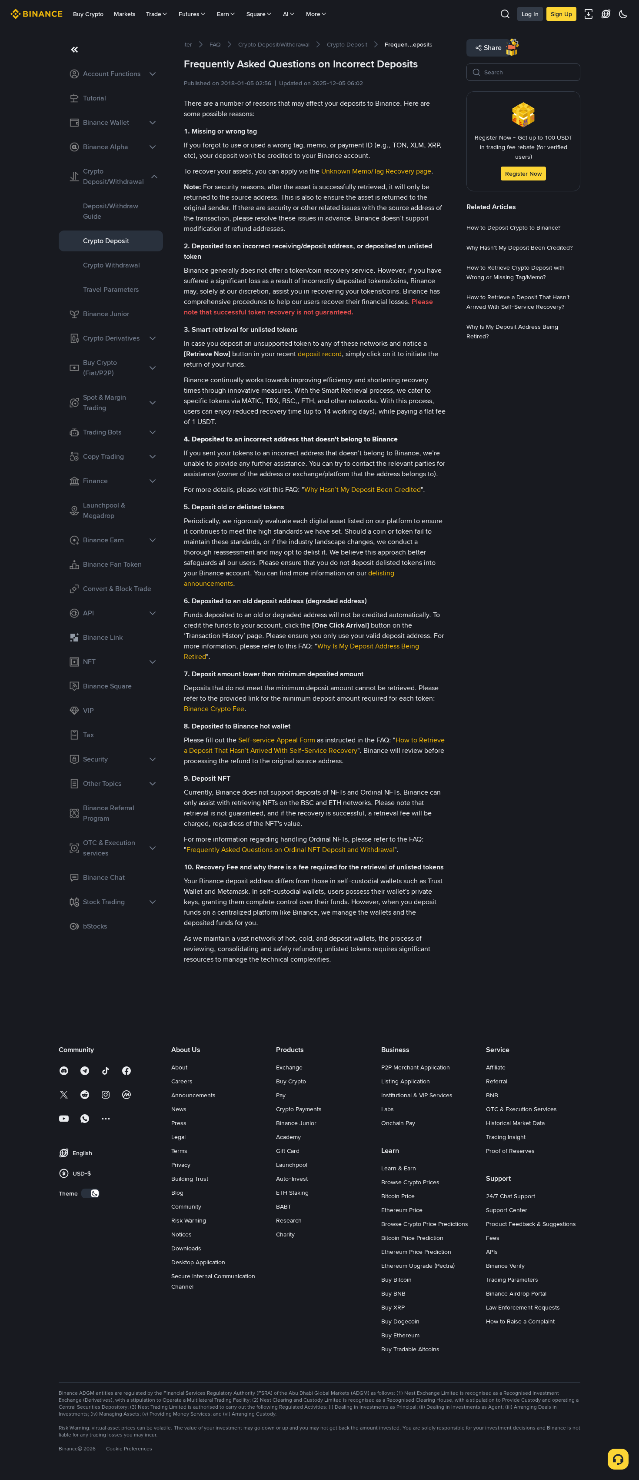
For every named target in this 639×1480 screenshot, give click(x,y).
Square (256, 14)
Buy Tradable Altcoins (410, 1349)
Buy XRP (393, 1307)
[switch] (90, 1193)
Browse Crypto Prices (410, 1182)
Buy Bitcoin (396, 1279)
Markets (125, 14)
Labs (387, 1109)
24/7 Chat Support (510, 1196)
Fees (492, 1238)
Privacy (180, 1165)
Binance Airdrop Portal (516, 1293)
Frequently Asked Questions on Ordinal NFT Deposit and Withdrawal (290, 849)
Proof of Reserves (510, 1151)
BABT (283, 1206)
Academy (288, 1137)
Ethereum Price (402, 1210)
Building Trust (189, 1179)
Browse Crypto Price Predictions (424, 1224)
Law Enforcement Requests (523, 1307)
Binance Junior (296, 1123)
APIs (492, 1252)
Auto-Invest (292, 1179)
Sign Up (561, 14)
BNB (492, 1095)
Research (289, 1220)
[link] (111, 73)
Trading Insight (506, 1137)
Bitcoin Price (398, 1196)
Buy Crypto (88, 14)
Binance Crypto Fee (214, 708)
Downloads (186, 1248)
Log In (530, 14)
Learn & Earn (398, 1168)
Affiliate (496, 1067)
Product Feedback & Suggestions (531, 1224)
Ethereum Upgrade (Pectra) (418, 1266)
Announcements (193, 1095)
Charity (285, 1234)
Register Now (523, 173)
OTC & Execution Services (521, 1109)
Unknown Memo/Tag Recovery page (376, 171)
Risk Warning (188, 1220)
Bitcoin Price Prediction (412, 1238)
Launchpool (291, 1165)
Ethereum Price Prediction (416, 1252)
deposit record (320, 353)
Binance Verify (505, 1266)
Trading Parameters (512, 1279)
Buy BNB (393, 1293)
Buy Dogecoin (400, 1321)
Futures (189, 14)
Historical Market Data (515, 1123)
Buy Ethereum (400, 1335)
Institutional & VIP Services (417, 1095)
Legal (178, 1137)
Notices (181, 1234)
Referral (496, 1081)
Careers (182, 1081)
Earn (223, 14)
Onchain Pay (398, 1123)
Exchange (289, 1067)
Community (186, 1206)
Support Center (506, 1210)
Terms (179, 1151)
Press (178, 1123)
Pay (281, 1095)
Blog (177, 1192)
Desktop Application (198, 1262)
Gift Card (288, 1151)
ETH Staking (292, 1192)
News (178, 1109)
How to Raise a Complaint (520, 1321)
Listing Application (405, 1081)
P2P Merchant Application (415, 1067)
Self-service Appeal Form (276, 740)
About (179, 1067)
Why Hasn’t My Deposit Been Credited (362, 489)
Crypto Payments (299, 1109)
